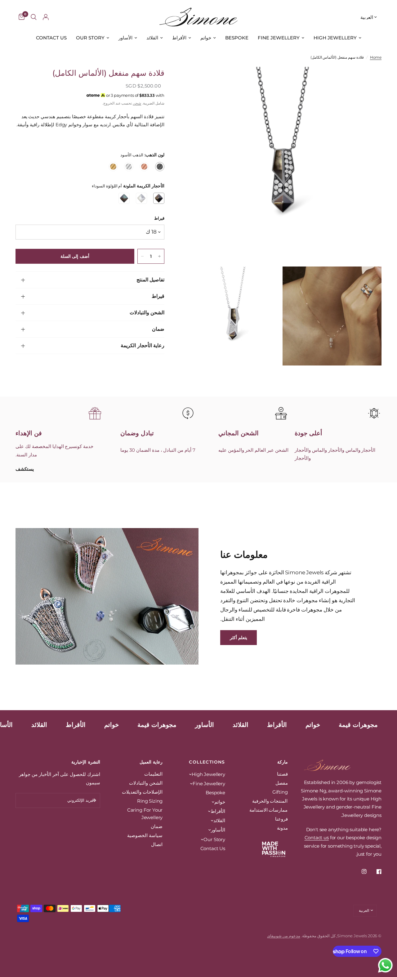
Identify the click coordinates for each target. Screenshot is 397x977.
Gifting (280, 792)
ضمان (158, 329)
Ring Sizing (150, 801)
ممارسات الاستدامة (268, 810)
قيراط (158, 296)
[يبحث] (34, 17)
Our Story (90, 38)
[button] (238, 637)
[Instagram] (360, 871)
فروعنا (281, 819)
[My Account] (46, 17)
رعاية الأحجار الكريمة (142, 345)
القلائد (152, 38)
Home (375, 57)
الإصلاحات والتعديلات (142, 792)
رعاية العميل (151, 762)
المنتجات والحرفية (270, 801)
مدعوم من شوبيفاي (283, 935)
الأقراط (179, 38)
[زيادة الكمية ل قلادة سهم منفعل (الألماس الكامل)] (159, 256)
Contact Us (51, 38)
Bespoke (236, 38)
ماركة (282, 762)
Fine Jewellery (279, 38)
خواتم (205, 38)
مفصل (281, 783)
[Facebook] (374, 871)
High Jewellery (335, 38)
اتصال (157, 844)
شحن (137, 103)
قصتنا (282, 774)
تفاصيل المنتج (150, 280)
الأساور (125, 38)
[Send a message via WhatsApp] (385, 965)
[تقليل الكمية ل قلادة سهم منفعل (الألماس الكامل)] (142, 256)
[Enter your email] (94, 800)
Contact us (317, 837)
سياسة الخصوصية (145, 835)
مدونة (282, 828)
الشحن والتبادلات (147, 313)
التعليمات (153, 774)
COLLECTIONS (207, 762)
